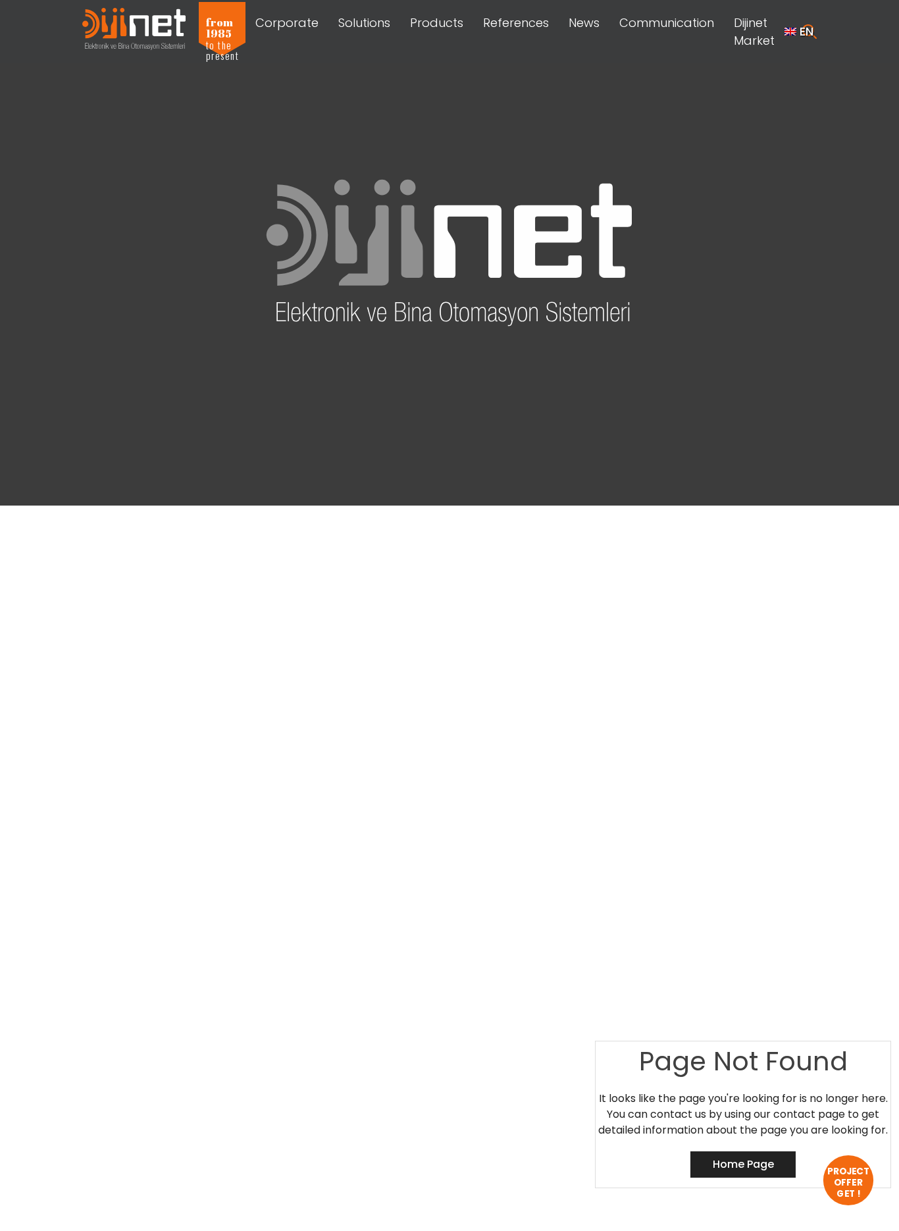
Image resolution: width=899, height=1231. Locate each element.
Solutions (364, 22)
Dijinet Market (754, 31)
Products (436, 22)
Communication (666, 22)
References (516, 22)
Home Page (743, 1164)
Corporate (287, 22)
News (584, 22)
